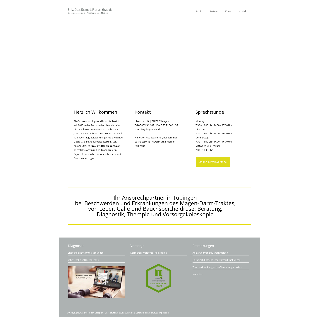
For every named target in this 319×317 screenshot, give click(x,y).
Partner (214, 11)
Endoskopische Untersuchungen (86, 252)
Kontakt (243, 11)
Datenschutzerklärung (146, 312)
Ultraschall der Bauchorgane (83, 260)
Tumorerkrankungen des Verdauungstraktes (217, 267)
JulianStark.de (126, 312)
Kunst (228, 11)
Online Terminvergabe (213, 162)
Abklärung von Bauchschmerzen (210, 252)
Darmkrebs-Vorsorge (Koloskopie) (148, 252)
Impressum (164, 312)
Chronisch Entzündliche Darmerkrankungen (217, 260)
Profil (199, 11)
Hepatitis (198, 274)
